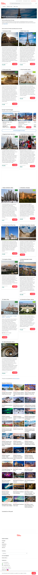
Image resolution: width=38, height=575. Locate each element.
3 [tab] (9, 45)
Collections (7, 9)
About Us (3, 547)
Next (17, 38)
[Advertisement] (19, 178)
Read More (15, 64)
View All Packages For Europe (19, 130)
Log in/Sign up (33, 0)
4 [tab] (10, 45)
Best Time (16, 6)
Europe (4, 6)
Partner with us (4, 557)
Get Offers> (13, 127)
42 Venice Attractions (5, 334)
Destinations (4, 544)
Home (4, 9)
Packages (3, 540)
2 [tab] (9, 45)
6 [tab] (11, 45)
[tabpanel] (9, 39)
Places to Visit (9, 6)
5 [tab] (10, 45)
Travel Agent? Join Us (26, 0)
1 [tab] (8, 45)
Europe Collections (12, 9)
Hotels (3, 542)
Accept (33, 573)
